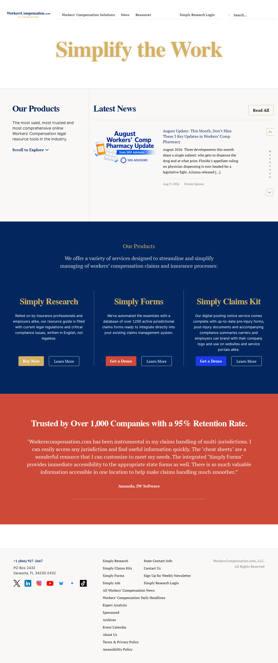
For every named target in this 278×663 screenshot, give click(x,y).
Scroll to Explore (28, 149)
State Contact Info (158, 560)
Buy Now (31, 361)
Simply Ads (111, 583)
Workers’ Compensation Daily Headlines (134, 597)
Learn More (64, 361)
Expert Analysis (115, 605)
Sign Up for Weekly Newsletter (167, 575)
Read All (261, 110)
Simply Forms (113, 575)
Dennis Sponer (194, 184)
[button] (270, 151)
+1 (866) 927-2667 (28, 560)
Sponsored (111, 612)
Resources (143, 14)
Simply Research (115, 560)
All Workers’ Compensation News (129, 590)
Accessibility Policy (117, 649)
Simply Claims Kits (117, 568)
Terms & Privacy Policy (121, 642)
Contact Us (152, 568)
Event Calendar (114, 627)
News (125, 14)
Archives (109, 619)
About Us (110, 634)
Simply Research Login (197, 14)
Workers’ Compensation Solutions (88, 14)
